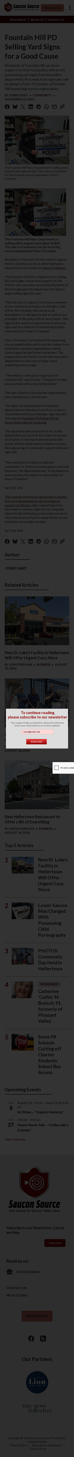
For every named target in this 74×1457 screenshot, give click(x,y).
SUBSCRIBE (36, 741)
